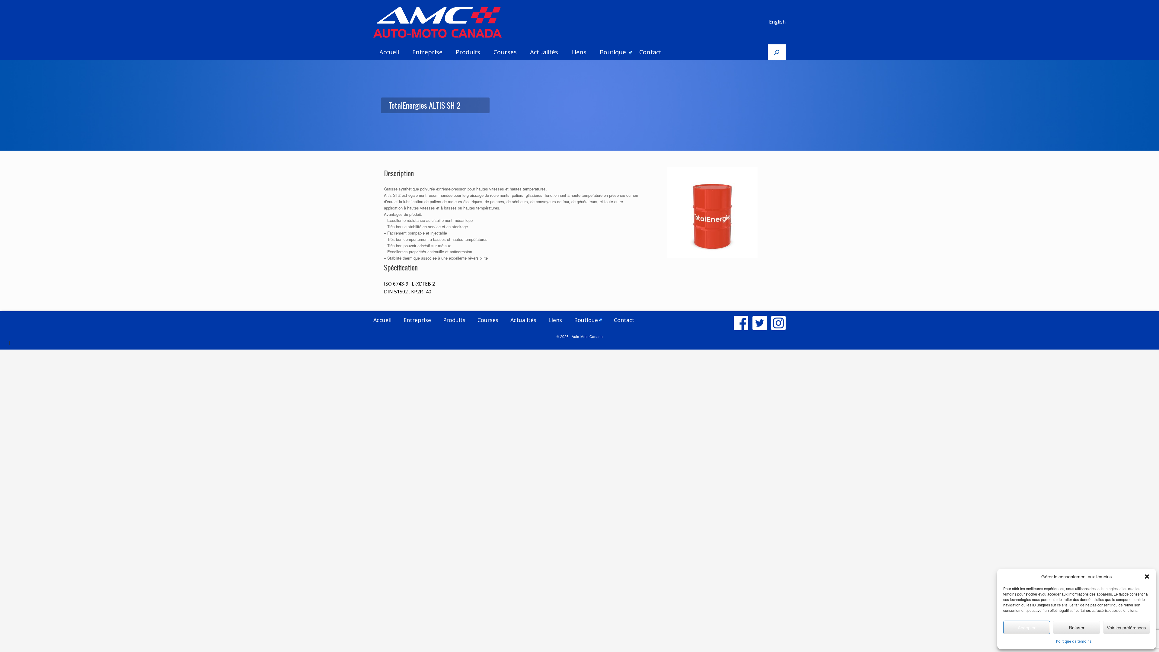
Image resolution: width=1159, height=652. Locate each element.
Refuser (1076, 627)
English (777, 21)
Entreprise (427, 52)
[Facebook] (741, 323)
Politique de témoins (1073, 641)
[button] (1147, 577)
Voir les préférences (1126, 627)
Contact (650, 52)
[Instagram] (778, 323)
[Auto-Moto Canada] (437, 22)
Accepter (1027, 627)
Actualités (544, 52)
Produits (468, 52)
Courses (505, 52)
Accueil (389, 52)
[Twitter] (759, 323)
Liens (578, 52)
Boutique (613, 52)
